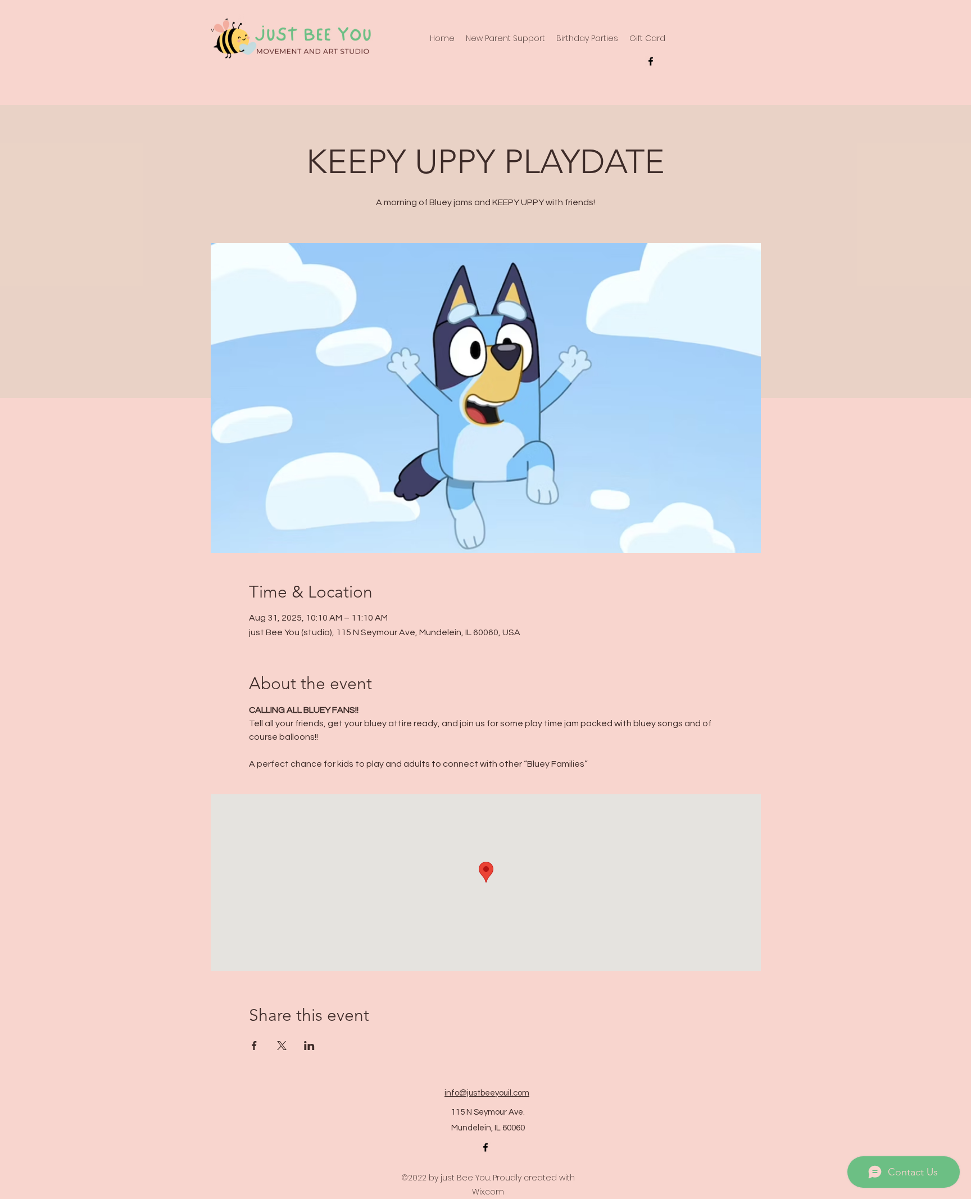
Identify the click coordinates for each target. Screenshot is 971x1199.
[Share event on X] (281, 1045)
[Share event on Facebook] (254, 1045)
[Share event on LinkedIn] (309, 1045)
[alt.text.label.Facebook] (650, 61)
